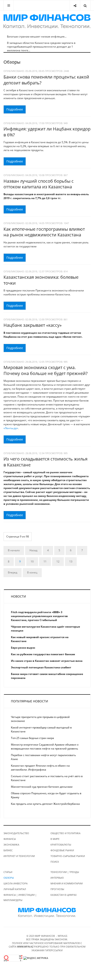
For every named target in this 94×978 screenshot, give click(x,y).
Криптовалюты (60, 844)
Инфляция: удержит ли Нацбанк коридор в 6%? (47, 132)
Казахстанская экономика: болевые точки (40, 280)
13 (70, 561)
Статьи (7, 872)
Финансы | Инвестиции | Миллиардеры (20, 897)
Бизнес (8, 850)
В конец (32, 572)
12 (57, 561)
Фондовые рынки (62, 850)
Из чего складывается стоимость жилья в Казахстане (45, 462)
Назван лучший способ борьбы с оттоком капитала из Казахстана (38, 184)
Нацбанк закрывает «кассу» (32, 325)
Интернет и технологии (19, 856)
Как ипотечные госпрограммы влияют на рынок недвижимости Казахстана (44, 232)
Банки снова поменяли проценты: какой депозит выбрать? (46, 80)
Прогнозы (57, 889)
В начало (14, 550)
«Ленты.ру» (10, 428)
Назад (33, 550)
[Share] (75, 5)
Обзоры (8, 877)
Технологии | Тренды (64, 872)
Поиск (54, 861)
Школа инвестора (15, 883)
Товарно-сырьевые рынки (67, 856)
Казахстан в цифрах (63, 894)
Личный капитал (14, 889)
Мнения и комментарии (66, 883)
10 (32, 561)
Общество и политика (65, 833)
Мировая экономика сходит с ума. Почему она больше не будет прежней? (45, 370)
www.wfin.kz (25, 946)
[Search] (85, 5)
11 (45, 561)
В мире (54, 839)
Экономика (11, 844)
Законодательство (16, 833)
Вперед (12, 572)
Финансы (9, 839)
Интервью (57, 877)
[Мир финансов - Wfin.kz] (47, 21)
